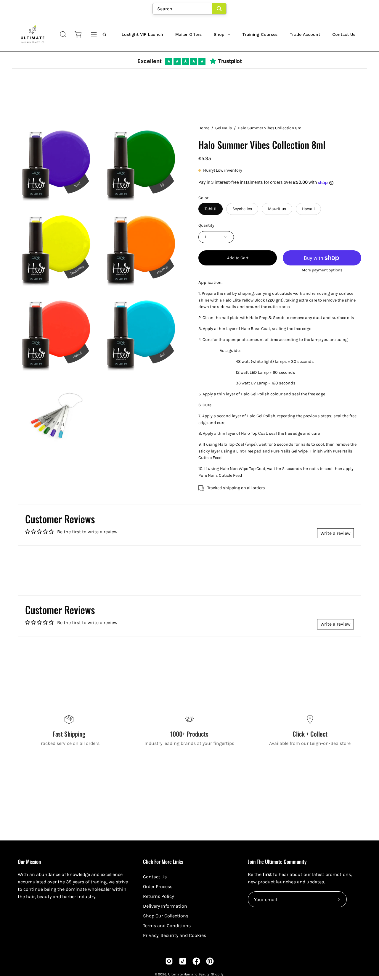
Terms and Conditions (167, 925)
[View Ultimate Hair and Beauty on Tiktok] (182, 961)
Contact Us (155, 877)
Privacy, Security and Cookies (174, 935)
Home (203, 128)
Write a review (335, 533)
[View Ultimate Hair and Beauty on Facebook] (196, 961)
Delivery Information (165, 906)
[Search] (219, 8)
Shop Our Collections (165, 916)
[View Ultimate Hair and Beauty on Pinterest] (209, 961)
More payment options (322, 270)
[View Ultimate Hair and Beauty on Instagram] (169, 961)
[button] (63, 34)
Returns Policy (158, 896)
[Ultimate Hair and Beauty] (32, 34)
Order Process (157, 886)
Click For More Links (163, 861)
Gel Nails (223, 128)
